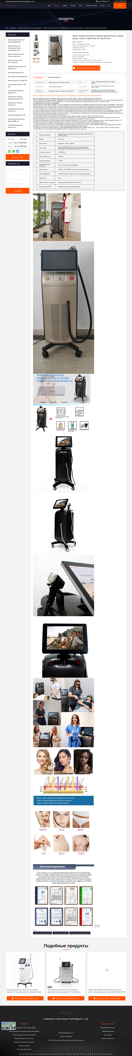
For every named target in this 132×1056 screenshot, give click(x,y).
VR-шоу (73, 5)
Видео (65, 5)
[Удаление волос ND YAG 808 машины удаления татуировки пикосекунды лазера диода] (106, 970)
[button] (9, 974)
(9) (16, 115)
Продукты (57, 5)
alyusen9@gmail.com (104, 1)
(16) (15, 61)
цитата (120, 5)
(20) (14, 48)
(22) (17, 85)
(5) (16, 120)
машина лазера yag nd (60, 933)
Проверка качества (107, 1031)
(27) (17, 67)
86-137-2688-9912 (120, 1)
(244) (16, 41)
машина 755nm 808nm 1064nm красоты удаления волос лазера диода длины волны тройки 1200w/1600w (25, 991)
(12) (16, 55)
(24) (17, 76)
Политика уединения (108, 1038)
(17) (15, 92)
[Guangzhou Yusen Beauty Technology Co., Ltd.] (11, 5)
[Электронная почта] (17, 151)
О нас (80, 5)
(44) (17, 80)
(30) (16, 72)
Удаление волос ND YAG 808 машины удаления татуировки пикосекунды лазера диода (104, 991)
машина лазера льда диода (42, 933)
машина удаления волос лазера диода (29, 28)
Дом (49, 5)
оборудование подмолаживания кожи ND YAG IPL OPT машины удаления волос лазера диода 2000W (66, 991)
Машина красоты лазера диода (80, 933)
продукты (13, 28)
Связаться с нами (91, 5)
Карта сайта (107, 1035)
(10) (16, 110)
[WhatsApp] (13, 151)
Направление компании (108, 1027)
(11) (15, 104)
